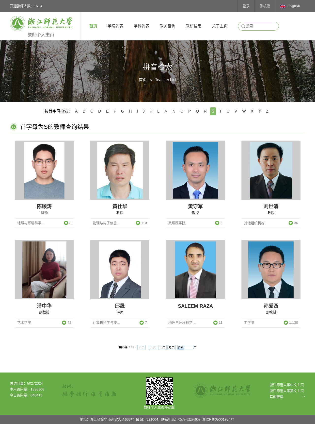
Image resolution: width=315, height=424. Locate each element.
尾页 (171, 347)
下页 (162, 347)
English (293, 6)
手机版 (265, 6)
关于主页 (220, 26)
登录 (246, 6)
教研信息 (194, 26)
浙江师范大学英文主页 (286, 391)
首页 (93, 26)
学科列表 (141, 26)
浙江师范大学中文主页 (286, 385)
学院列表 (115, 26)
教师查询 (167, 26)
